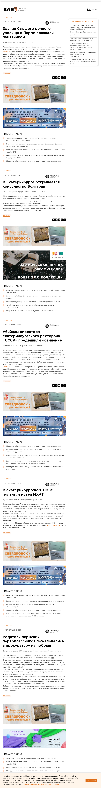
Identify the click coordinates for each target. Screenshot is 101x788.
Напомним (7, 52)
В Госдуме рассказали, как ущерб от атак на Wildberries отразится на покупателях (34, 468)
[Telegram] (59, 77)
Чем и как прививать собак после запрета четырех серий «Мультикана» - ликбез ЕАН (35, 151)
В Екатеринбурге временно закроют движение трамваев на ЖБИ (33, 302)
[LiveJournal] (64, 77)
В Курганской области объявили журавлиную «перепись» (29, 311)
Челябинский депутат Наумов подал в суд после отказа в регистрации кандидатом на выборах (35, 157)
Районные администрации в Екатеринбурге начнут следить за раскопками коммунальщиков (31, 139)
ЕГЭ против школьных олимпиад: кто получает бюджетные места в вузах (83, 61)
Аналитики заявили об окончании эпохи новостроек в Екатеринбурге (83, 54)
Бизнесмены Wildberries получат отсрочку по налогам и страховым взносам (33, 297)
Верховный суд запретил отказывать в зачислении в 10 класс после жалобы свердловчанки (34, 451)
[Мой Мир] (62, 77)
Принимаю (91, 780)
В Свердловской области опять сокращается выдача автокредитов (34, 771)
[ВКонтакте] (53, 77)
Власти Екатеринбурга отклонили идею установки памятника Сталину (83, 34)
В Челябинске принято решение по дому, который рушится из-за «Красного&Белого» (82, 27)
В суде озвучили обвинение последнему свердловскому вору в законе (35, 601)
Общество (6, 73)
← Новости (7, 17)
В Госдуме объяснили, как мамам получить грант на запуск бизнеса (33, 161)
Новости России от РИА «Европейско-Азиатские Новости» (10, 9)
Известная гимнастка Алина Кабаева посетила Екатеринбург (31, 758)
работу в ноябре (53, 525)
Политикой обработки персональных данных (40, 784)
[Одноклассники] (56, 77)
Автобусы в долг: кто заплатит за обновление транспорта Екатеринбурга (30, 306)
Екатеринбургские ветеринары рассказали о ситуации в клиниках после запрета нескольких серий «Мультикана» (33, 462)
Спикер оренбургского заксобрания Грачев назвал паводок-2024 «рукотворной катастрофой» (81, 46)
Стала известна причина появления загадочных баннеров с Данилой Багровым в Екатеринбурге (34, 145)
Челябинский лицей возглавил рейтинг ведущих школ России (82, 39)
